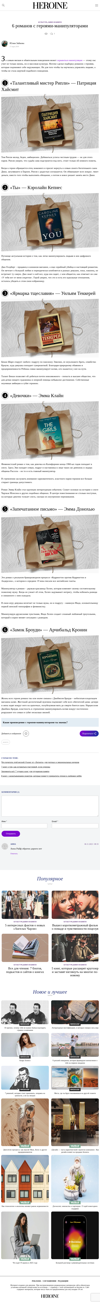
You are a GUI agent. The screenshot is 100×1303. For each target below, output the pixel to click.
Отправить (11, 833)
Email (55, 821)
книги (5, 742)
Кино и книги (55, 22)
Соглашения (49, 1281)
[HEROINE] (50, 5)
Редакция (63, 1281)
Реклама (36, 1281)
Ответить (14, 854)
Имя (4, 821)
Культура (42, 22)
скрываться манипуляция (69, 60)
